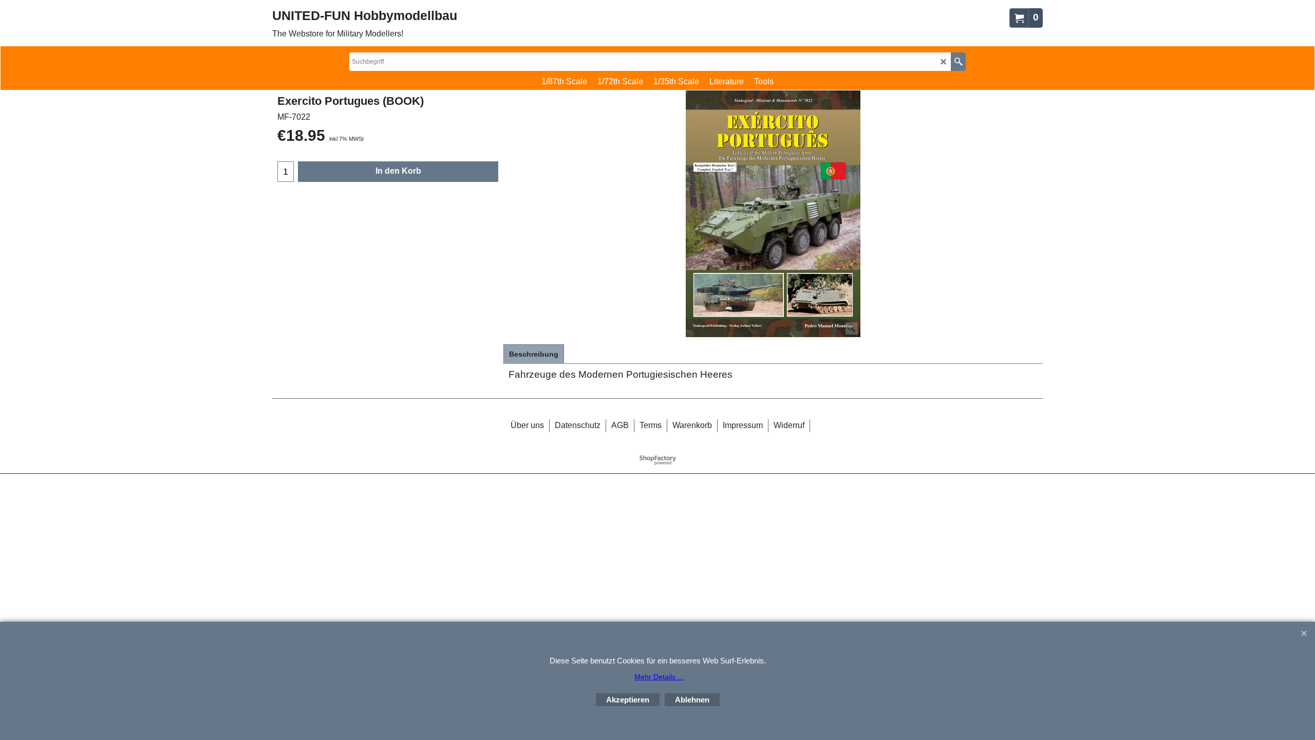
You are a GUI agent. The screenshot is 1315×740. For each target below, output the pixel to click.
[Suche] (958, 61)
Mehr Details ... (659, 677)
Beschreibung (533, 354)
